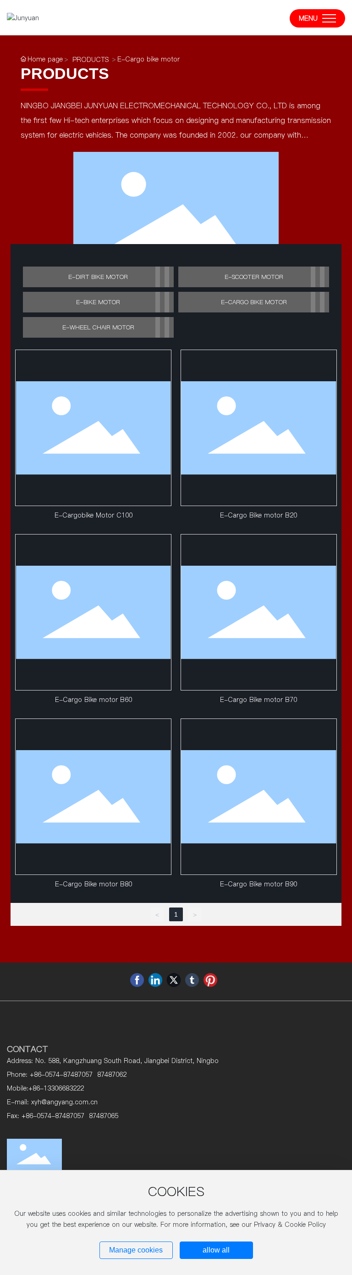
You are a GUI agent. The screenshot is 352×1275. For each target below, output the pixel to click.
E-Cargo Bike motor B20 (258, 515)
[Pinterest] (210, 980)
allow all (216, 1250)
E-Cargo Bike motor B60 (93, 699)
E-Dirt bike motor (98, 277)
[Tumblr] (192, 980)
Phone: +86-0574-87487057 (50, 1074)
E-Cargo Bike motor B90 (258, 884)
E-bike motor (98, 302)
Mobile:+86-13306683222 (45, 1088)
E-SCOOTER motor (254, 277)
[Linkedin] (155, 980)
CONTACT (27, 1049)
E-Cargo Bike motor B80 (93, 884)
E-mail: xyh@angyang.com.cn (52, 1102)
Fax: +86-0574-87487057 (45, 1115)
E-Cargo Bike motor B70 (258, 699)
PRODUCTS (90, 59)
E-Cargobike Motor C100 (93, 515)
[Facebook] (137, 980)
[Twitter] (174, 980)
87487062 (111, 1074)
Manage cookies (136, 1250)
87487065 (103, 1115)
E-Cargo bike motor (254, 302)
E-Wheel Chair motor (98, 327)
